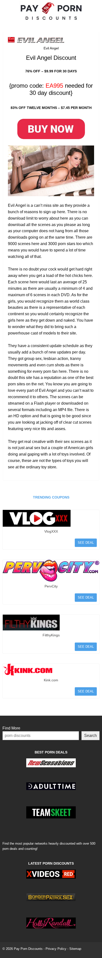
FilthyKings (51, 635)
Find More (11, 728)
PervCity (51, 586)
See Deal (86, 542)
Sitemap (75, 949)
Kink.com (51, 680)
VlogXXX (51, 531)
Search (90, 735)
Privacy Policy (56, 949)
